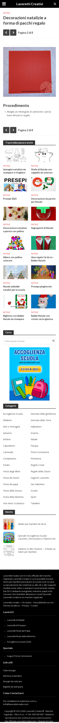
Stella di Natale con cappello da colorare (42, 171)
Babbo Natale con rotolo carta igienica (42, 317)
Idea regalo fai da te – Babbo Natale (42, 259)
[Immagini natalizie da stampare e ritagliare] (15, 154)
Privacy (25, 605)
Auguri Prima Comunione (19, 656)
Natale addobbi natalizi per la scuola (14, 288)
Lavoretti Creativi (29, 4)
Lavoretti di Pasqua (16, 625)
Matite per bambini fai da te (32, 524)
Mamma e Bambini (12, 675)
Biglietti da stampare (13, 686)
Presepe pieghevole (41, 286)
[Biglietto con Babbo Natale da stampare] (15, 301)
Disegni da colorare (12, 681)
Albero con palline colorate (12, 259)
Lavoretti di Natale (16, 620)
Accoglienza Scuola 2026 (19, 641)
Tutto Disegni (9, 670)
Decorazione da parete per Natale (43, 200)
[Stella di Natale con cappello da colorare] (43, 154)
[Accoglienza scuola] (29, 374)
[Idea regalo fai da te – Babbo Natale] (43, 242)
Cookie (34, 605)
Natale (6, 13)
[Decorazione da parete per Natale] (43, 184)
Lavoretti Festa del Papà (18, 630)
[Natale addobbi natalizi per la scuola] (15, 271)
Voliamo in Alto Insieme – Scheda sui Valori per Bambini (37, 550)
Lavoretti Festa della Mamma (21, 636)
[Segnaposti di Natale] (43, 213)
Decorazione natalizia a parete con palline (15, 230)
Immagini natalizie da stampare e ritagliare (14, 171)
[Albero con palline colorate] (15, 242)
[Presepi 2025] (15, 184)
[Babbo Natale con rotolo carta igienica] (43, 301)
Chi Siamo (26, 602)
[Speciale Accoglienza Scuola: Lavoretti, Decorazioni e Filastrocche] (8, 537)
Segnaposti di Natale (42, 228)
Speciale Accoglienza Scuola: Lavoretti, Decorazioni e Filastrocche (37, 537)
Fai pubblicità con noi (43, 602)
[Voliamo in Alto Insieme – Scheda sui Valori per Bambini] (8, 550)
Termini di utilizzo (11, 605)
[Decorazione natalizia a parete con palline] (15, 213)
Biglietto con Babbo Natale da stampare (13, 317)
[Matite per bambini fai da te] (8, 524)
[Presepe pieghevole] (43, 271)
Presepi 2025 (10, 198)
